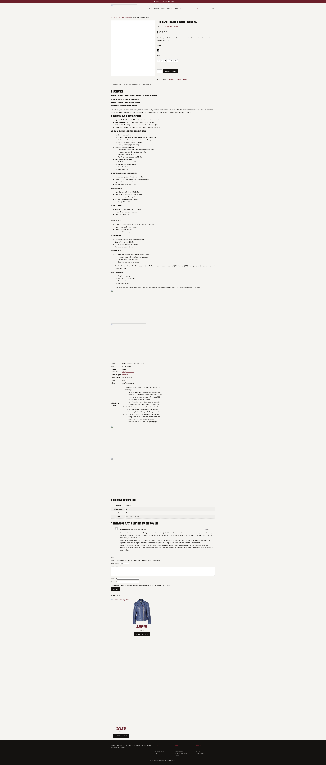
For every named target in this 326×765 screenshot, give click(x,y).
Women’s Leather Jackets (178, 79)
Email (114, 582)
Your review (116, 566)
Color (159, 45)
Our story (198, 749)
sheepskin (125, 374)
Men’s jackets (158, 749)
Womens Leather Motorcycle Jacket (142, 626)
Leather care (179, 751)
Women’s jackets (159, 751)
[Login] (197, 8)
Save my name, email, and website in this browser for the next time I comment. (141, 585)
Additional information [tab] (132, 84)
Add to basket (170, 71)
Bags (156, 753)
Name (114, 578)
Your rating (115, 563)
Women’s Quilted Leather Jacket (121, 728)
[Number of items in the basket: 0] (213, 8)
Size (158, 55)
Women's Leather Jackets (123, 17)
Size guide (178, 749)
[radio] (158, 50)
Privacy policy (200, 753)
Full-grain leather (128, 372)
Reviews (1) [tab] (147, 84)
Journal (198, 751)
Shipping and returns (181, 753)
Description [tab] (117, 84)
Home (113, 17)
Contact (177, 755)
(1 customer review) (171, 27)
